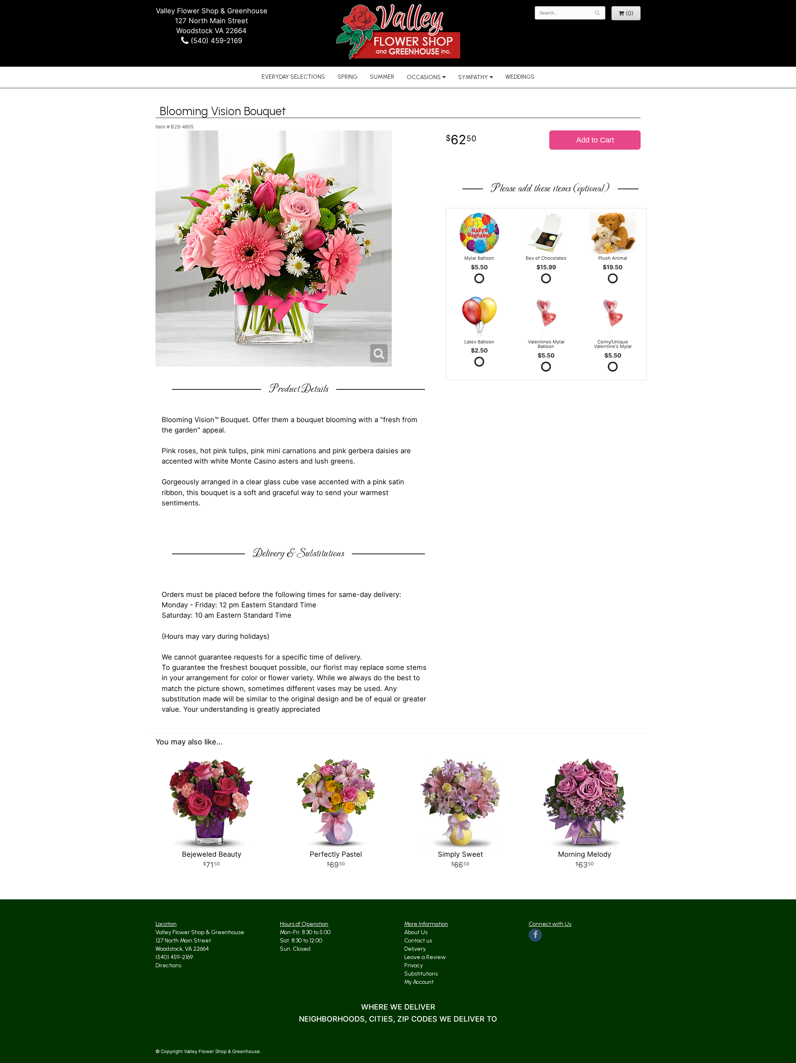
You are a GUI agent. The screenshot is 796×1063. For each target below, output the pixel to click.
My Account (419, 982)
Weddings (519, 76)
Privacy (413, 965)
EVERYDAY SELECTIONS (293, 76)
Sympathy (473, 77)
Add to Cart (595, 140)
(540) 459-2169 (215, 40)
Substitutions (421, 973)
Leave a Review (425, 957)
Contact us (418, 940)
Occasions (424, 77)
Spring (347, 76)
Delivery (415, 948)
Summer (382, 76)
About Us (415, 932)
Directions (168, 965)
